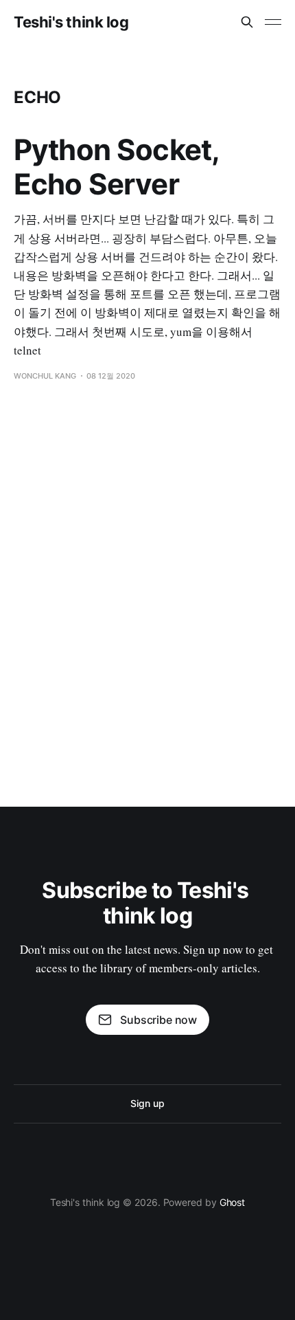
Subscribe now (158, 1020)
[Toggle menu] (273, 22)
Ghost (233, 1202)
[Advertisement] (147, 588)
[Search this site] (247, 22)
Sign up (147, 1103)
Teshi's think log (71, 22)
